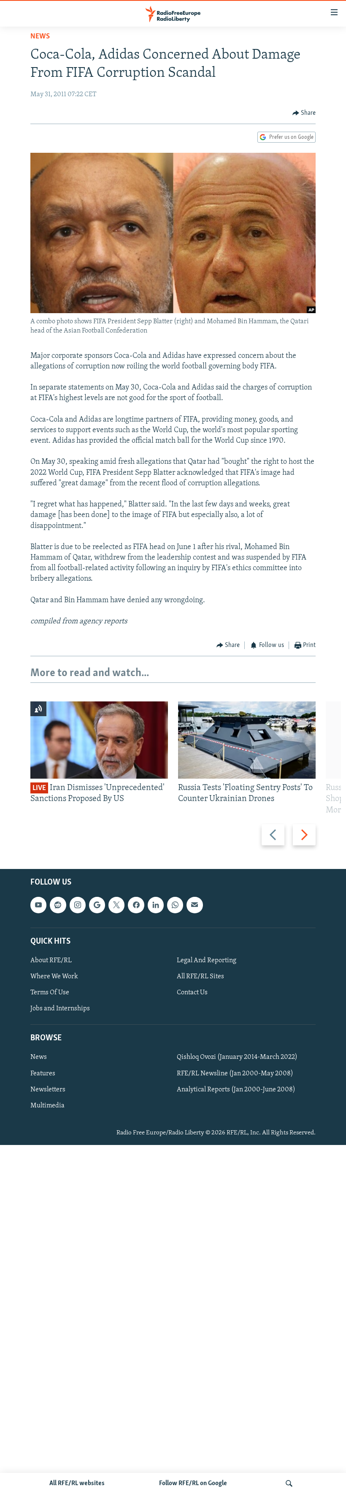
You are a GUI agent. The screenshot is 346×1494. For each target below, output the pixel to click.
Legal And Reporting (206, 960)
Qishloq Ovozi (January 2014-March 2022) (237, 1057)
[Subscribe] (195, 905)
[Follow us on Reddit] (58, 905)
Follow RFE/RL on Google (193, 1483)
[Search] (289, 1483)
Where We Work (54, 976)
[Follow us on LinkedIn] (156, 905)
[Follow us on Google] (97, 905)
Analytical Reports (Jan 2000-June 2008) (236, 1089)
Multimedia (47, 1105)
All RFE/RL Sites (200, 976)
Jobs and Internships (60, 1008)
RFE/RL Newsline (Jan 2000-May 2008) (235, 1073)
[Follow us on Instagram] (78, 905)
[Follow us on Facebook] (136, 905)
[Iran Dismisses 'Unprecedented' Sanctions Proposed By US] (99, 740)
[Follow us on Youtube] (38, 905)
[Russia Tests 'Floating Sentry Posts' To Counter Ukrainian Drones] (247, 740)
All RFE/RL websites (77, 1483)
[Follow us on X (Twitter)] (116, 905)
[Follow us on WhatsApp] (175, 905)
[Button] (304, 113)
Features (42, 1073)
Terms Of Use (49, 992)
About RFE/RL (51, 960)
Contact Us (192, 992)
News (40, 37)
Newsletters (47, 1089)
